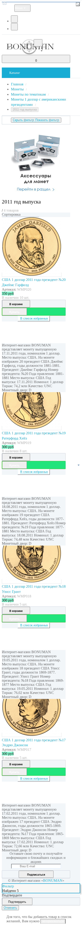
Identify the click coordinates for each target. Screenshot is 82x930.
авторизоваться (53, 921)
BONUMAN (52, 880)
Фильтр (8, 886)
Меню (19, 8)
